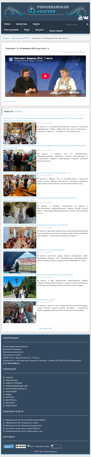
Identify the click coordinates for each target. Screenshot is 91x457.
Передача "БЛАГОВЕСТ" (20, 38)
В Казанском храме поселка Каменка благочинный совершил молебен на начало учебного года (37, 173)
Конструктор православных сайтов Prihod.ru (22, 428)
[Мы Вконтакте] (85, 18)
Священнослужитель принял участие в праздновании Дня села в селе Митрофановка (33, 250)
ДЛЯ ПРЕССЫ (10, 400)
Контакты (39, 30)
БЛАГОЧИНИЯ (11, 391)
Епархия (36, 24)
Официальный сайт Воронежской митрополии (23, 425)
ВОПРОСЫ (9, 397)
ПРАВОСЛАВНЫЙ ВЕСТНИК (16, 386)
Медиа (27, 30)
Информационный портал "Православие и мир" (24, 431)
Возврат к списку (9, 101)
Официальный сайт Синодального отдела (21, 422)
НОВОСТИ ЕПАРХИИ (13, 383)
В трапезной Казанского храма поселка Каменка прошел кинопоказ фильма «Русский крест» (36, 225)
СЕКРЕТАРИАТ (11, 405)
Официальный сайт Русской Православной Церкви (25, 420)
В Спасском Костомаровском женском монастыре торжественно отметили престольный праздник (38, 275)
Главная (7, 23)
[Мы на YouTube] (80, 18)
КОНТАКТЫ (10, 403)
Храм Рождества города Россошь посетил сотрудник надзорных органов (29, 299)
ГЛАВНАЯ (9, 377)
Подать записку (55, 30)
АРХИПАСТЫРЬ (11, 380)
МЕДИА (8, 394)
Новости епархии (11, 30)
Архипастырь (21, 24)
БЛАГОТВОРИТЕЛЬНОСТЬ (16, 388)
